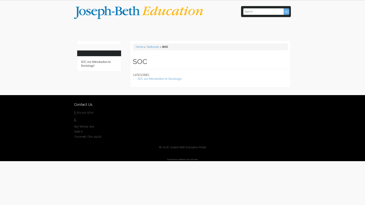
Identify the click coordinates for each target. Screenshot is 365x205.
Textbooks (152, 46)
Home (139, 46)
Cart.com (194, 159)
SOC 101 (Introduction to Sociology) (96, 63)
